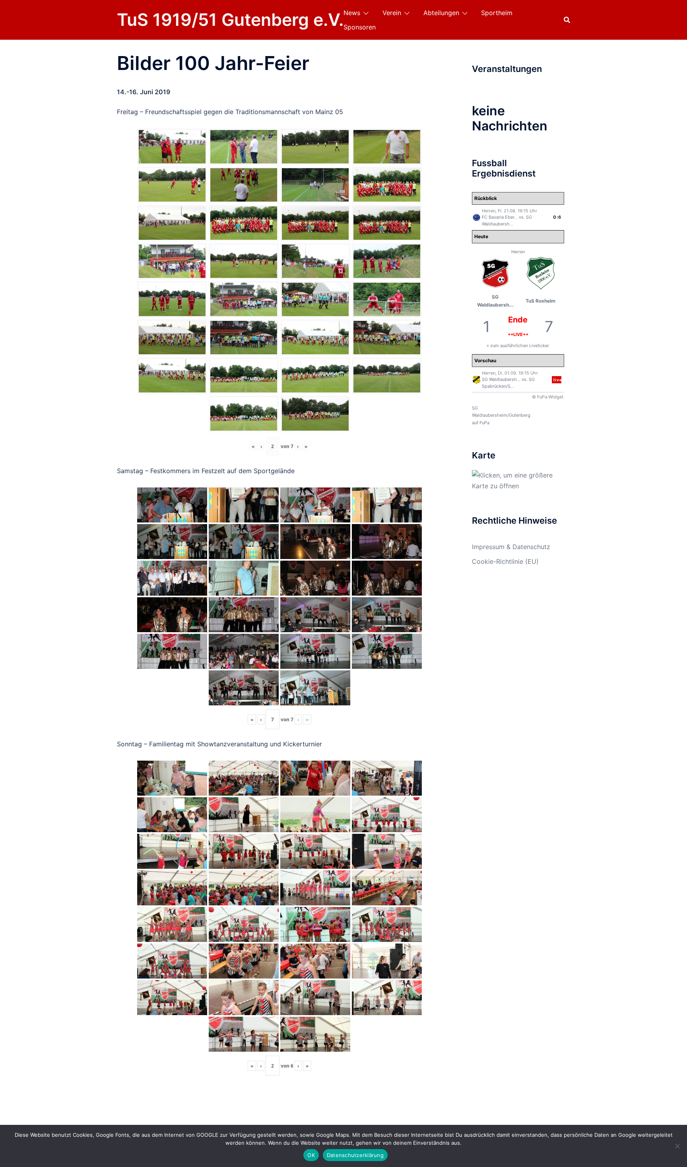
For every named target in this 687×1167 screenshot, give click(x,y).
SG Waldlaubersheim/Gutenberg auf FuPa (501, 415)
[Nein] (677, 1146)
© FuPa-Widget (547, 397)
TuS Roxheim (540, 301)
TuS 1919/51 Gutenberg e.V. (230, 19)
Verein (391, 13)
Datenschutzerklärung (355, 1155)
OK (311, 1155)
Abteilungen (441, 13)
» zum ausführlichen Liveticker (518, 345)
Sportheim (496, 13)
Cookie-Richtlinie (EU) (505, 561)
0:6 (557, 217)
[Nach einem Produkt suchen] (567, 20)
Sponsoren (360, 27)
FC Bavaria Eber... (500, 217)
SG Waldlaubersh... (501, 379)
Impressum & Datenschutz (511, 547)
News (352, 13)
